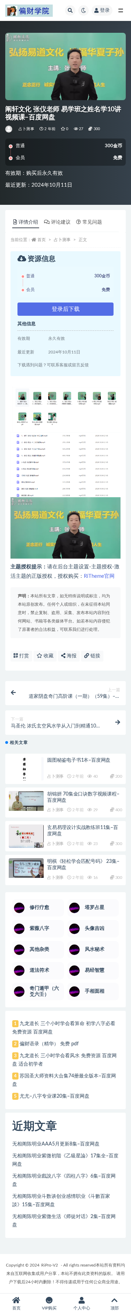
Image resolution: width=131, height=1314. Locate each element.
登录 (105, 10)
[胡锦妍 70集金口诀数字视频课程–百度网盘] (26, 801)
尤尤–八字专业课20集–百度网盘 (54, 1096)
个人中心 (81, 1308)
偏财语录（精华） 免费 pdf (49, 1044)
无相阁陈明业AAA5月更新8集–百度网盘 (56, 1144)
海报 (71, 656)
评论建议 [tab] (61, 222)
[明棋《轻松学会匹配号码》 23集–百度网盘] (26, 868)
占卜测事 (26, 129)
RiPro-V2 (49, 1265)
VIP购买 (49, 1308)
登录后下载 (66, 309)
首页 (41, 240)
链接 (94, 656)
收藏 (47, 656)
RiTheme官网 (99, 576)
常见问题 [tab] (92, 222)
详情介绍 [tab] (28, 222)
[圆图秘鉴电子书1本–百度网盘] (26, 772)
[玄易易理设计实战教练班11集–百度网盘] (26, 836)
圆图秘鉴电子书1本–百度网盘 (78, 760)
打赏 (23, 656)
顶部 (114, 1308)
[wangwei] (9, 129)
